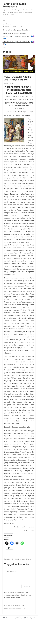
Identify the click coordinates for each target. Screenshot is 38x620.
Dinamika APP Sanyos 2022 (15, 605)
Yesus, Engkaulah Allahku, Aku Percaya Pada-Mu (17, 78)
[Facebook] (7, 51)
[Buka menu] (4, 20)
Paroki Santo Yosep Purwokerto (14, 5)
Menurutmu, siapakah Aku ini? (12, 27)
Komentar (27, 586)
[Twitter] (4, 51)
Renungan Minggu (25, 559)
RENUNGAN (15, 559)
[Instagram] (10, 51)
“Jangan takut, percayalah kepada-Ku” (14, 33)
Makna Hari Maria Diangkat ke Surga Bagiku (16, 30)
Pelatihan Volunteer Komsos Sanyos (15, 609)
